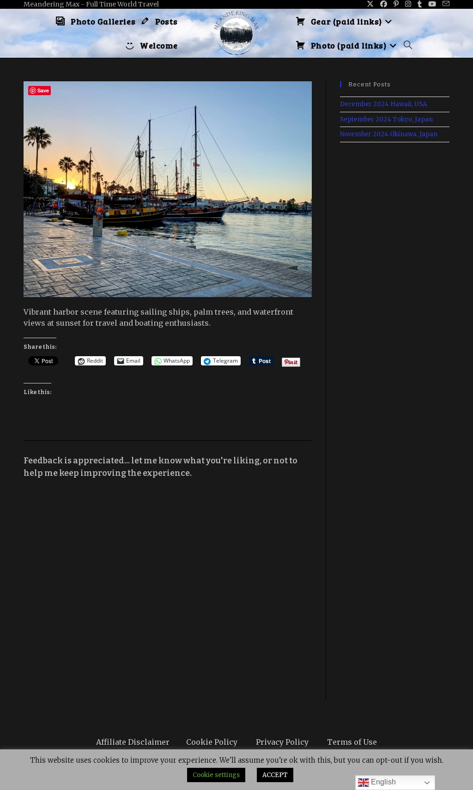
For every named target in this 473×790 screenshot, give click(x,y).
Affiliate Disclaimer (133, 742)
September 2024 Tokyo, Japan (386, 119)
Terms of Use (352, 742)
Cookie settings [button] (216, 775)
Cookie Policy (211, 742)
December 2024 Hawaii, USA (383, 104)
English (382, 782)
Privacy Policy (282, 742)
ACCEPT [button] (275, 775)
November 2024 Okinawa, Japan (388, 134)
